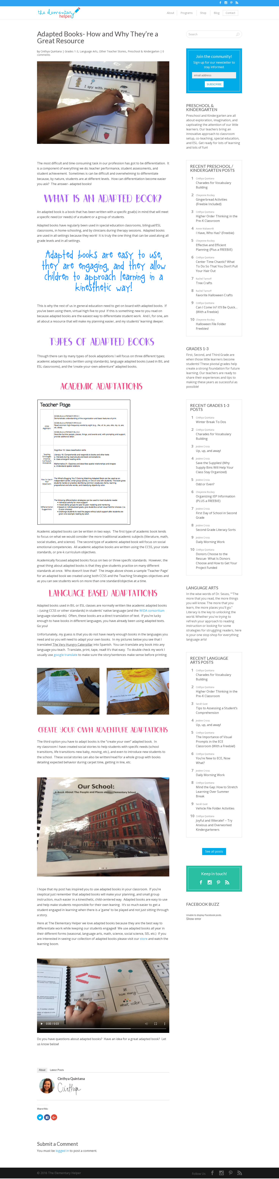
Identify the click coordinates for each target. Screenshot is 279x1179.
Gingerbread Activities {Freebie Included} (211, 201)
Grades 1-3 (71, 51)
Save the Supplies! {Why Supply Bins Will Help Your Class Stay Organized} (214, 467)
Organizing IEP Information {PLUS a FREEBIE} (215, 498)
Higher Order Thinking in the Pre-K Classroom (216, 218)
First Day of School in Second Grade (216, 515)
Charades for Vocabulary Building (213, 185)
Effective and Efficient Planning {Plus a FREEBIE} (214, 247)
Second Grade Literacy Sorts (216, 530)
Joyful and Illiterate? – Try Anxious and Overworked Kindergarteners (214, 825)
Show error (193, 919)
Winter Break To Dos (211, 422)
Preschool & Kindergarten (143, 51)
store (143, 939)
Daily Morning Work (210, 542)
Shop (203, 13)
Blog (216, 13)
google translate (65, 655)
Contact (230, 13)
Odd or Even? (205, 484)
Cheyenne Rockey (205, 195)
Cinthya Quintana (51, 51)
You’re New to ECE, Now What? (213, 760)
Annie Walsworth (205, 228)
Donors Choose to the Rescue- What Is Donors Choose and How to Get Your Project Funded (216, 561)
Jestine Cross (203, 446)
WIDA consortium (151, 610)
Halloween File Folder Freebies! (211, 326)
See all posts (214, 851)
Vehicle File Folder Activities (215, 808)
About (170, 13)
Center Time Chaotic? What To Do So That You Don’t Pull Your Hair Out (217, 266)
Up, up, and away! (208, 451)
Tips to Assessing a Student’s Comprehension (216, 710)
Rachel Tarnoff (203, 278)
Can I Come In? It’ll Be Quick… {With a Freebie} (216, 309)
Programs (186, 13)
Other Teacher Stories (112, 51)
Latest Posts (57, 1070)
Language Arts (89, 51)
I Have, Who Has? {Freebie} (215, 233)
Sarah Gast (201, 703)
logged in (62, 1151)
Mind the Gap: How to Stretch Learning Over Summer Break (217, 791)
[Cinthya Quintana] (46, 1091)
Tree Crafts (204, 283)
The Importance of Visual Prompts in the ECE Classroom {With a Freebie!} (215, 741)
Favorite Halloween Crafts (214, 295)
